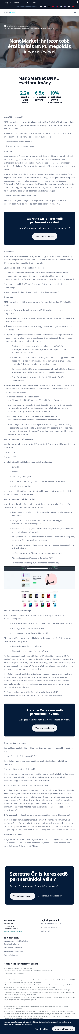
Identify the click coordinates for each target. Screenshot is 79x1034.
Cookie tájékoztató (11, 955)
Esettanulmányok (22, 26)
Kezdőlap (10, 26)
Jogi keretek (45, 931)
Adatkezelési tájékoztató (13, 951)
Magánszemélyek (12, 2)
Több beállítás (41, 1029)
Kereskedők (31, 2)
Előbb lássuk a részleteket (50, 896)
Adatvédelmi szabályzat (13, 948)
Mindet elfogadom (64, 1029)
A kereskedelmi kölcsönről (51, 923)
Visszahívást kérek (44, 236)
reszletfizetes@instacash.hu (26, 7)
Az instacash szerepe (49, 927)
